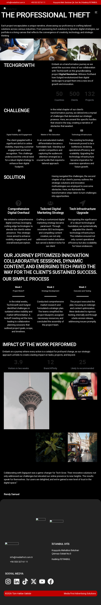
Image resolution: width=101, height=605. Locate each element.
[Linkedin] (17, 581)
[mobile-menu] (92, 12)
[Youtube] (42, 581)
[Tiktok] (25, 581)
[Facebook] (51, 581)
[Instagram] (8, 581)
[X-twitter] (34, 581)
